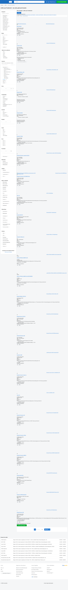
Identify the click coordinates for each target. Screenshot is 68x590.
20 (42, 529)
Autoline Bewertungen (19, 572)
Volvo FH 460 (3, 546)
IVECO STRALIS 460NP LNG (22, 257)
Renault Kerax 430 (20, 512)
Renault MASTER (20, 475)
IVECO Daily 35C (4, 555)
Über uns (2, 567)
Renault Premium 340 (21, 335)
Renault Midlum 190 (20, 72)
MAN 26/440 (19, 26)
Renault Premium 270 (21, 415)
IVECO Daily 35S (4, 548)
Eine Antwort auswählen (22, 61)
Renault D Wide (20, 136)
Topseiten (17, 576)
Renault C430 (19, 92)
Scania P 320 (19, 45)
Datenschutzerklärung (19, 569)
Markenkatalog (18, 574)
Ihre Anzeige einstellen (21, 525)
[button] (18, 35)
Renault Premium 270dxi (21, 435)
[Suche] (15, 1)
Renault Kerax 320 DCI (21, 316)
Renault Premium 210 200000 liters (23, 176)
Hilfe (1, 569)
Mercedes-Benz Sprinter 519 (5, 559)
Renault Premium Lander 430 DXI (23, 155)
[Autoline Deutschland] (4, 1)
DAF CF (18, 195)
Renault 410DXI (20, 112)
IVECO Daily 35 (3, 539)
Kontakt (2, 571)
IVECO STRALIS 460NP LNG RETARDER (25, 276)
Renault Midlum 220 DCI (21, 296)
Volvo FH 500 (3, 544)
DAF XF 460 (3, 553)
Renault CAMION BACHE (21, 494)
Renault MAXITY (20, 214)
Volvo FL (18, 395)
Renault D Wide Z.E (20, 236)
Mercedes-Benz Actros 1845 (5, 557)
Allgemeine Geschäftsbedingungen (21, 567)
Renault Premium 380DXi (21, 455)
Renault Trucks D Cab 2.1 (21, 375)
